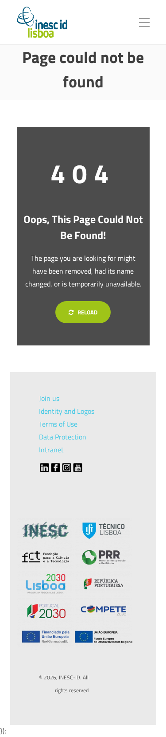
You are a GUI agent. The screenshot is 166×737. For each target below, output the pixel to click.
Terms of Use (58, 424)
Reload (86, 312)
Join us (49, 398)
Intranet (51, 449)
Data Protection (62, 436)
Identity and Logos (66, 411)
